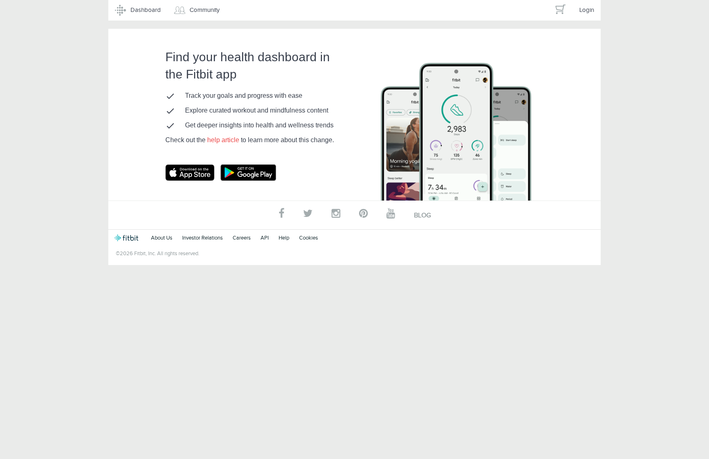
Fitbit (127, 238)
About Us (161, 238)
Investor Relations (202, 238)
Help (284, 238)
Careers (242, 238)
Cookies (308, 238)
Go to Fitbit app (198, 172)
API (265, 238)
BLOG (422, 215)
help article (224, 139)
